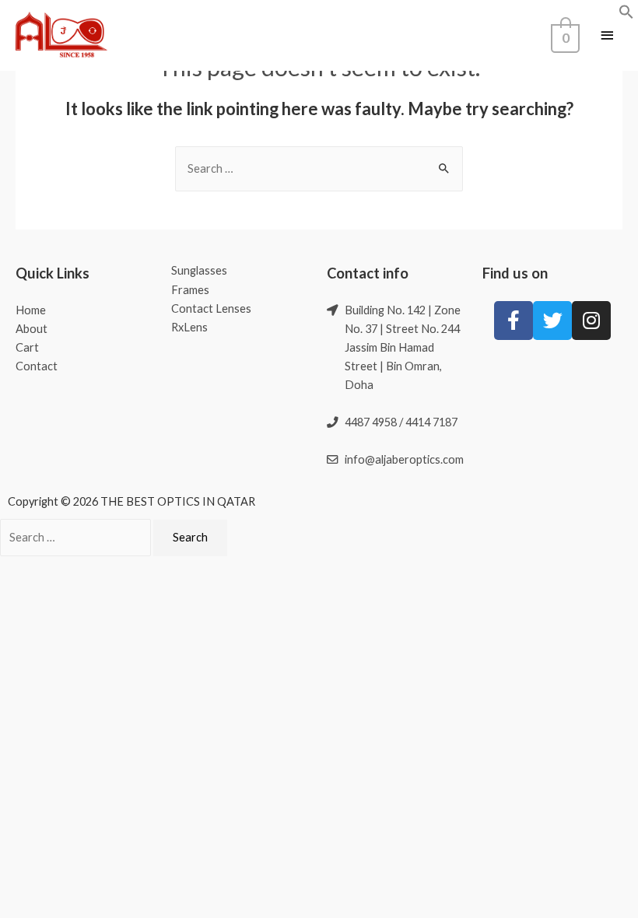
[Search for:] (319, 168)
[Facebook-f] (513, 320)
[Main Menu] (606, 36)
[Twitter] (552, 320)
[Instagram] (591, 320)
